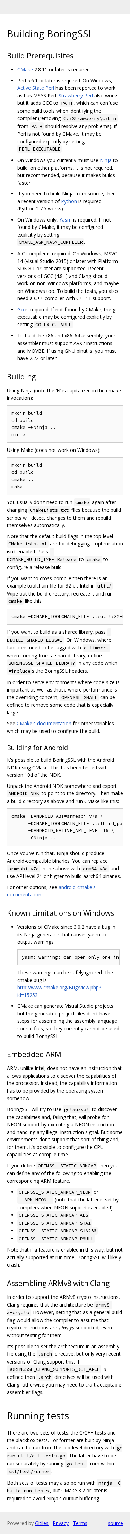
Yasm (65, 219)
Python (69, 201)
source (115, 1523)
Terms (80, 1523)
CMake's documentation (44, 723)
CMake (25, 69)
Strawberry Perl (76, 95)
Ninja (106, 160)
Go (20, 309)
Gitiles (42, 1523)
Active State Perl (35, 88)
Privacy (61, 1523)
